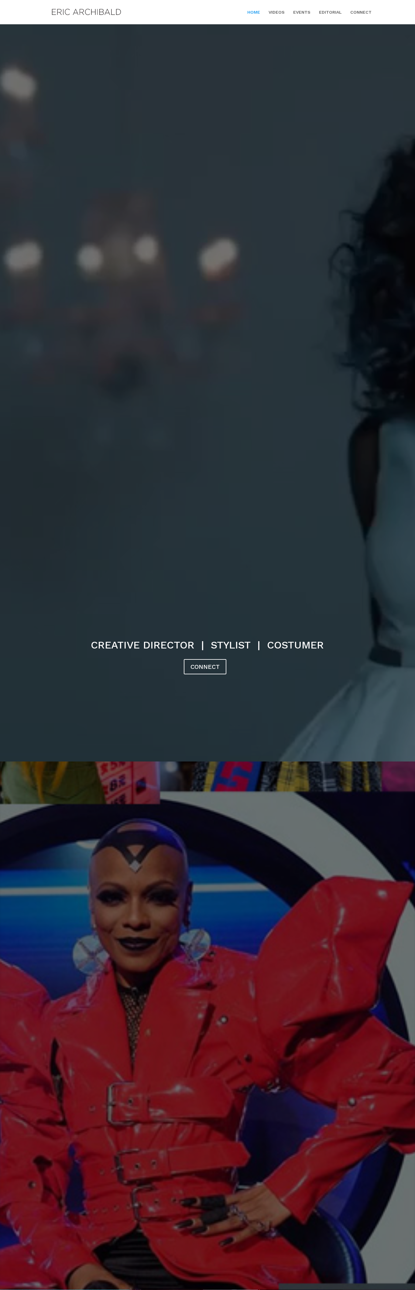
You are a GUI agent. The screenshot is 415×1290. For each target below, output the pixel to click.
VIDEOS (277, 12)
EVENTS (301, 12)
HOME (253, 12)
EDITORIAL (330, 12)
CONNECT (361, 12)
